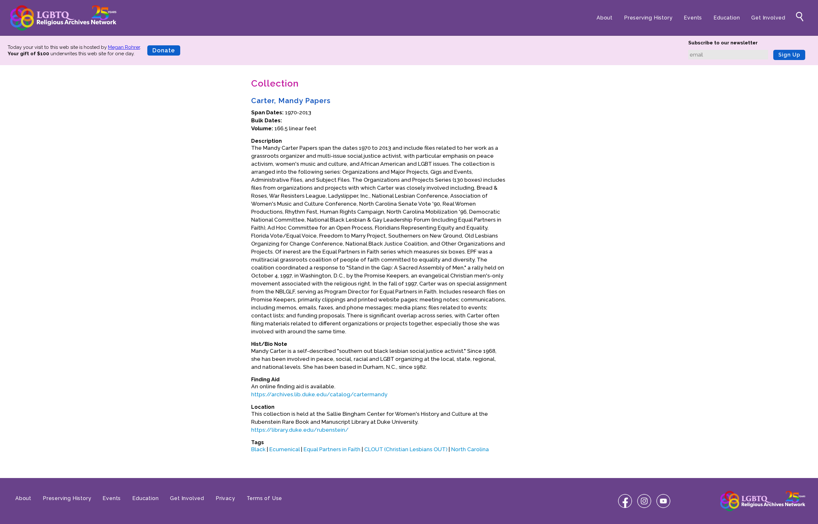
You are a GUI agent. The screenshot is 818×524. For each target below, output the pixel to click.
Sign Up (789, 55)
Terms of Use (264, 498)
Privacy (225, 498)
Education (727, 18)
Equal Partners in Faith (332, 449)
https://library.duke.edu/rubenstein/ (300, 430)
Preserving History (648, 18)
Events (693, 18)
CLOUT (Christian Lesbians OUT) (405, 449)
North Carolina (470, 449)
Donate (163, 50)
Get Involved (768, 18)
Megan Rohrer (124, 47)
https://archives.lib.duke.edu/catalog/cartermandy (319, 394)
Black (258, 449)
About (605, 18)
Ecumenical (284, 449)
